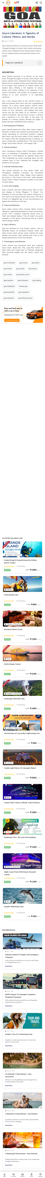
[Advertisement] (22, 433)
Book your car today (12, 320)
